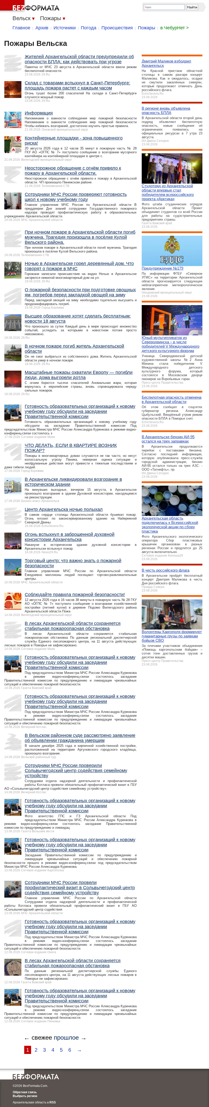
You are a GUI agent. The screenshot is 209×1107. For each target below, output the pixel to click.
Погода (88, 27)
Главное (21, 27)
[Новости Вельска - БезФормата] (30, 6)
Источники (65, 27)
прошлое (66, 1037)
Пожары (146, 27)
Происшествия (117, 27)
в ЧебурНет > (174, 27)
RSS (52, 1102)
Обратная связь (25, 1092)
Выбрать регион (25, 1096)
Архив (41, 27)
